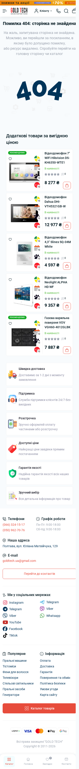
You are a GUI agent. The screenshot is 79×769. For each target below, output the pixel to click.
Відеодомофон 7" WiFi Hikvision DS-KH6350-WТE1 (57, 158)
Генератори (11, 695)
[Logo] (19, 11)
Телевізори (10, 677)
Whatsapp (53, 615)
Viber (49, 608)
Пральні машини (15, 660)
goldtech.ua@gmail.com (19, 561)
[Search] (66, 11)
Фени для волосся (16, 672)
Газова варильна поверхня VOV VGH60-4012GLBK (57, 322)
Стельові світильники (18, 683)
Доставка (47, 666)
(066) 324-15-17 (14, 524)
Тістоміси (9, 666)
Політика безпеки (52, 683)
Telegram (52, 602)
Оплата (45, 660)
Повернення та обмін (55, 677)
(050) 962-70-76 (14, 530)
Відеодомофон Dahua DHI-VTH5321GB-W (55, 201)
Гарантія (46, 672)
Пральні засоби (14, 689)
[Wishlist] (10, 158)
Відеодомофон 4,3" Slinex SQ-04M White (58, 242)
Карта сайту (48, 695)
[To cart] (67, 185)
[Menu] (5, 10)
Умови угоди (49, 689)
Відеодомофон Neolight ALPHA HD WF (56, 282)
